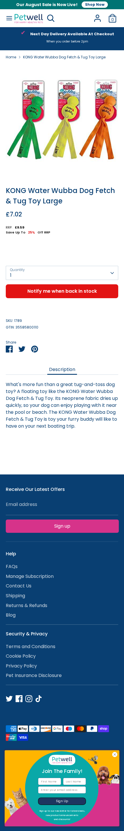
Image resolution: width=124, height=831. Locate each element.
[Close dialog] (114, 754)
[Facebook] (19, 698)
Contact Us (18, 586)
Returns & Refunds (26, 605)
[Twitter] (9, 698)
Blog (11, 615)
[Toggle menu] (7, 18)
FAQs (12, 566)
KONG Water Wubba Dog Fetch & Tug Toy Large (64, 57)
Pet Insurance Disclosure (34, 675)
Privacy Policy (21, 666)
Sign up (62, 526)
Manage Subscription (30, 576)
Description (62, 369)
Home (11, 57)
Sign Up (62, 801)
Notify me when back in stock (62, 291)
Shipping (15, 595)
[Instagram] (28, 698)
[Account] (97, 15)
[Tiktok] (38, 698)
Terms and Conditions (30, 646)
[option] (62, 38)
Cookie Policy (21, 656)
